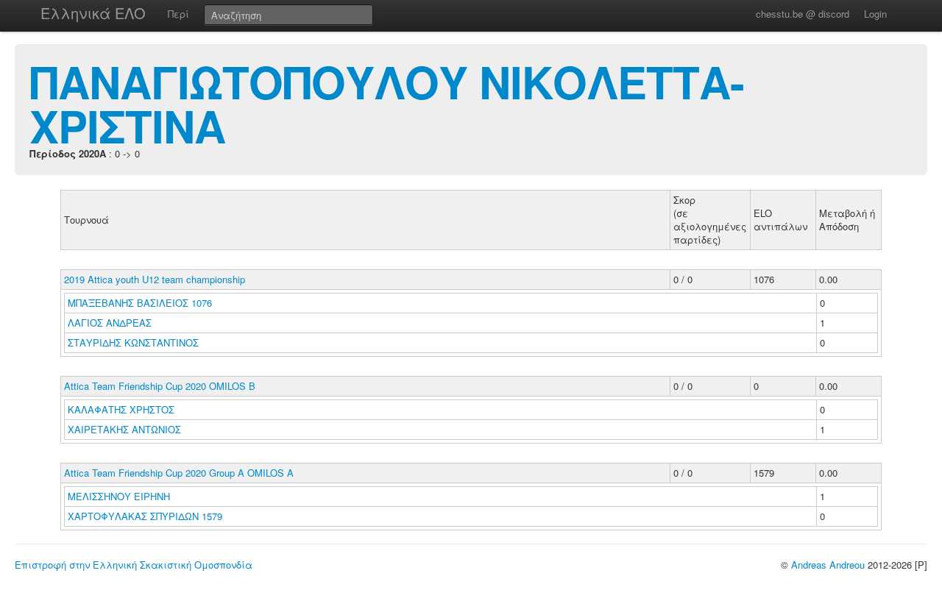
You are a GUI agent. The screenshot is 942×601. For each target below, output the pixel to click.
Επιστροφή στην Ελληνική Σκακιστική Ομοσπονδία (133, 565)
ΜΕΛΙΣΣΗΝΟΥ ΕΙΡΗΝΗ (120, 496)
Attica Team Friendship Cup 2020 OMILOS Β (159, 386)
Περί (178, 14)
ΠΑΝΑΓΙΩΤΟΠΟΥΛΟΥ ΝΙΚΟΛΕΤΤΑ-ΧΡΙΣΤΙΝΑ (386, 103)
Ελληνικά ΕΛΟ (93, 13)
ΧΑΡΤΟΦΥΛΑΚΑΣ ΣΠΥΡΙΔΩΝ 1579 (145, 516)
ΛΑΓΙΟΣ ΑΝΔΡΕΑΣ (111, 323)
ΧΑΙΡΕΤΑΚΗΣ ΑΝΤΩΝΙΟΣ (126, 429)
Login (875, 14)
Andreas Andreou (828, 565)
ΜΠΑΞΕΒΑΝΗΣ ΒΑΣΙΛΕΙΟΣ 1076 (140, 303)
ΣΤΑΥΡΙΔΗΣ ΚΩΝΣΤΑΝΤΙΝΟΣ (135, 342)
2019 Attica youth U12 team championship (154, 279)
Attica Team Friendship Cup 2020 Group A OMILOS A (179, 473)
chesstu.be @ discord (802, 14)
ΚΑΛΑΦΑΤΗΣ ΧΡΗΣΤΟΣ (122, 409)
